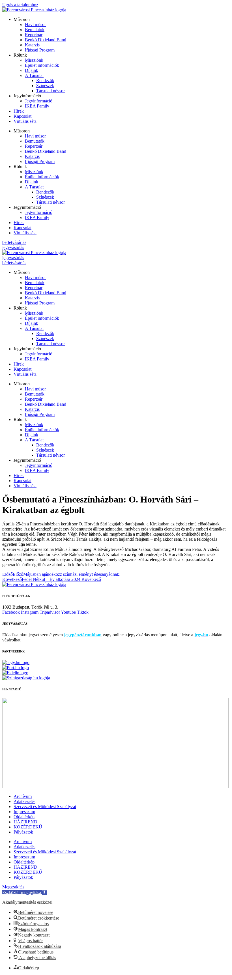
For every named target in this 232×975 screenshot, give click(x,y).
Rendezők (45, 80)
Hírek (19, 111)
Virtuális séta (25, 121)
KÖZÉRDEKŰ (28, 826)
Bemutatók (34, 29)
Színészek (45, 85)
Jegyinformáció (38, 100)
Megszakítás (13, 886)
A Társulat (34, 75)
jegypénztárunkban (83, 634)
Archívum (23, 796)
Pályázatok (23, 832)
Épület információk (42, 65)
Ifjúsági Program (40, 50)
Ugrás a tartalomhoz (20, 4)
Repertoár (33, 34)
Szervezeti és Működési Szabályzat (45, 806)
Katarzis (32, 44)
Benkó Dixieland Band (45, 39)
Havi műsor (35, 24)
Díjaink (31, 70)
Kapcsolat (22, 116)
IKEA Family (37, 106)
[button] (24, 892)
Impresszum (24, 811)
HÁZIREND (25, 821)
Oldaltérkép (24, 816)
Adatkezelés (24, 801)
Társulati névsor (50, 90)
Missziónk (34, 60)
